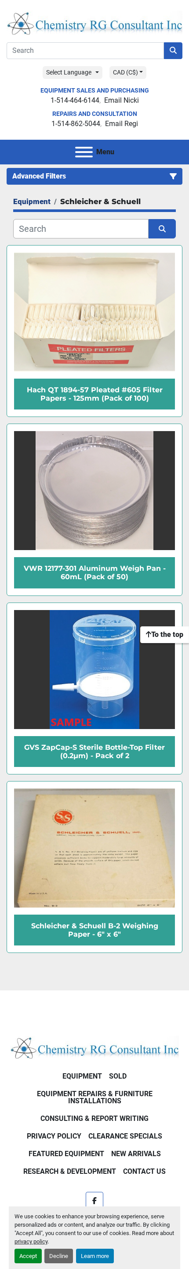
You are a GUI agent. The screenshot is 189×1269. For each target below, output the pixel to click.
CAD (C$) (125, 72)
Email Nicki (121, 100)
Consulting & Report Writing (94, 1118)
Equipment (82, 1076)
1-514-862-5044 (75, 123)
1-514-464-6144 (75, 100)
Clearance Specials (125, 1136)
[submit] (173, 50)
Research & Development (69, 1171)
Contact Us (144, 1171)
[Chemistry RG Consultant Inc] (94, 1047)
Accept (28, 1256)
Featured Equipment (66, 1154)
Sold (118, 1076)
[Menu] (84, 152)
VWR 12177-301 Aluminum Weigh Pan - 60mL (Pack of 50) (95, 572)
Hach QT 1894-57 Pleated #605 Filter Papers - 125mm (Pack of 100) (95, 394)
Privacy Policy (54, 1136)
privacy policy (31, 1241)
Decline (58, 1256)
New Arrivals (136, 1154)
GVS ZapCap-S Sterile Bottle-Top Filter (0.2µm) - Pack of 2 (94, 751)
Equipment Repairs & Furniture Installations (95, 1097)
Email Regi (121, 123)
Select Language (68, 72)
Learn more (95, 1256)
